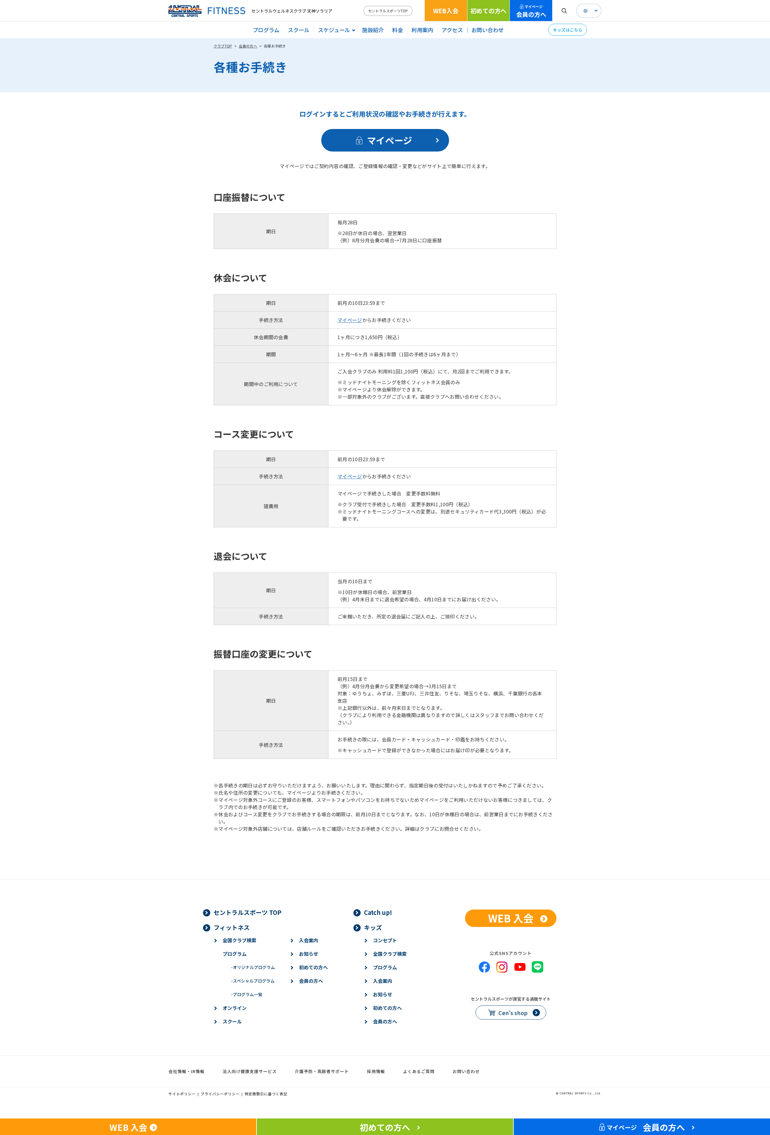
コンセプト (385, 940)
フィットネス (232, 927)
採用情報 (376, 1071)
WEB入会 (445, 10)
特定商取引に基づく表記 (266, 1093)
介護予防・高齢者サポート (322, 1071)
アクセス (452, 30)
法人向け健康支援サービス (250, 1071)
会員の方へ (531, 11)
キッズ (373, 927)
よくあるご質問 (419, 1071)
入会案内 (308, 940)
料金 (397, 30)
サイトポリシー (182, 1093)
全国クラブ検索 (239, 940)
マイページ (349, 320)
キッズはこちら (567, 30)
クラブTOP (223, 45)
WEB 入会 (511, 918)
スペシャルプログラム (253, 981)
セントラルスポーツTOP (388, 10)
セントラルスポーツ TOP (248, 912)
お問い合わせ (487, 30)
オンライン (235, 1007)
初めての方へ (488, 10)
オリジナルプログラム (253, 967)
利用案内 (422, 30)
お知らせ (308, 953)
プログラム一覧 (246, 994)
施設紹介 (373, 30)
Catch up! (378, 912)
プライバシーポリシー (220, 1093)
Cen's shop (513, 1013)
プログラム (266, 30)
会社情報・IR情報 (186, 1071)
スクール (299, 30)
